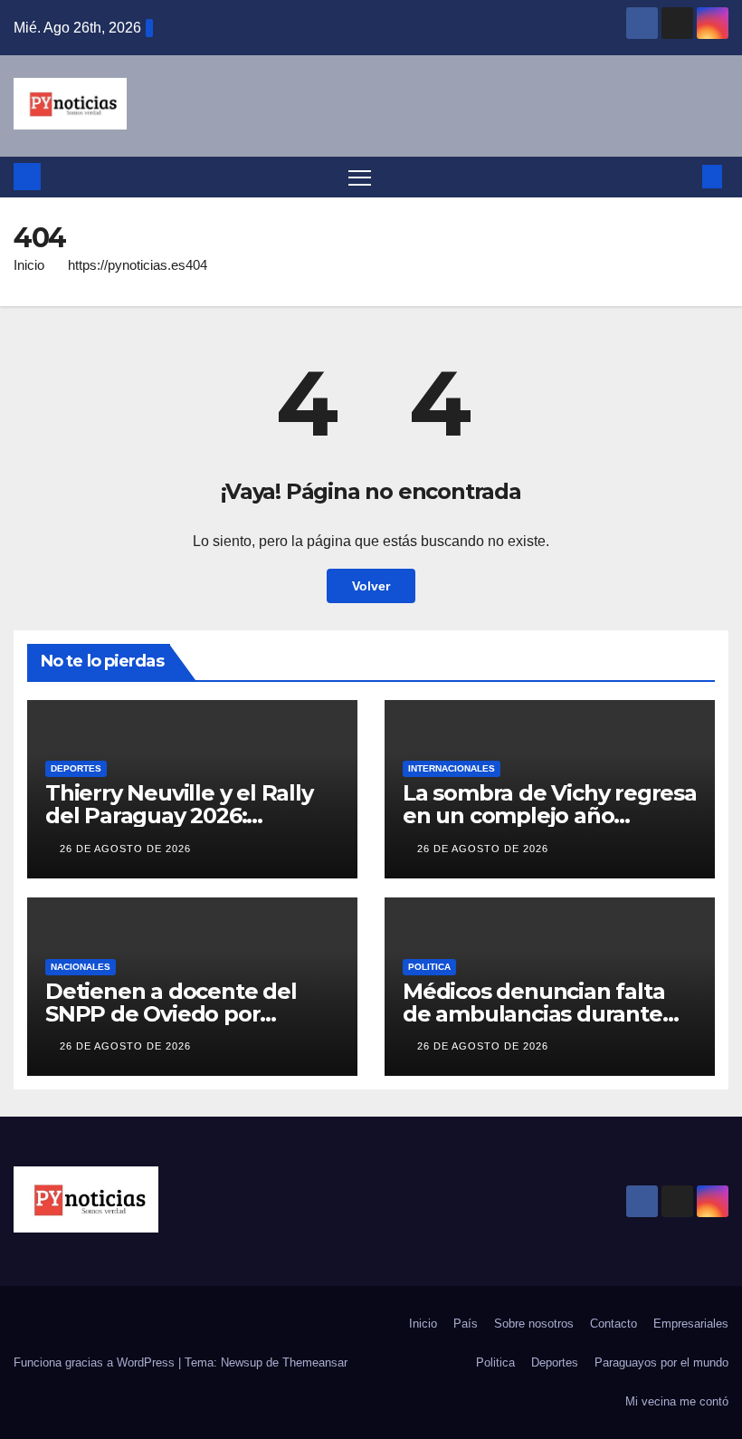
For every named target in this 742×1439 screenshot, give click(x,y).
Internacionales (451, 768)
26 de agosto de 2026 (125, 848)
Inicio (29, 265)
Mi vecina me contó (676, 1401)
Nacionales (80, 967)
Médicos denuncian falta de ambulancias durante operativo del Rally (533, 1014)
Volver (371, 586)
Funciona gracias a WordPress (96, 1362)
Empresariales (690, 1323)
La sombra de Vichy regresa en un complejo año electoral (550, 815)
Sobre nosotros (534, 1323)
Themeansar (314, 1362)
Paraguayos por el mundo (661, 1362)
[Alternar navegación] (360, 177)
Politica (429, 967)
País (465, 1323)
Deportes (76, 768)
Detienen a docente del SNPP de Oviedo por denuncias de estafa (171, 1014)
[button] (683, 176)
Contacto (613, 1323)
